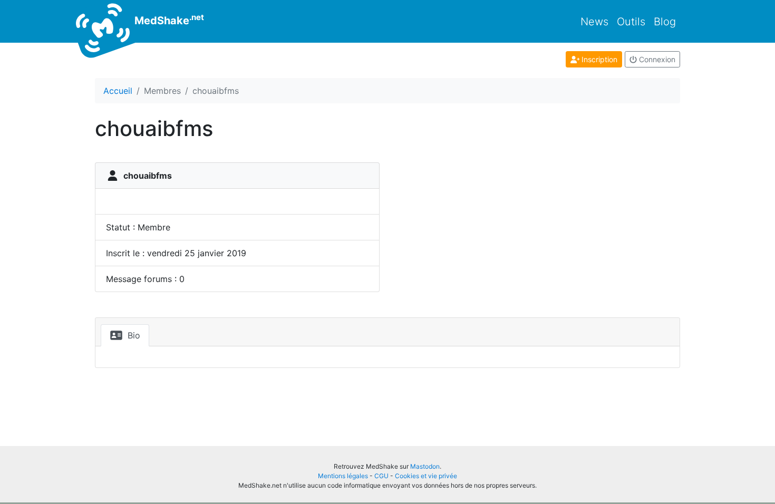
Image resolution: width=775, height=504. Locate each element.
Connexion (656, 59)
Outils (631, 21)
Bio (132, 335)
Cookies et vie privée (426, 476)
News (594, 21)
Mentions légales (343, 476)
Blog (665, 21)
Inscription (598, 59)
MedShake (168, 19)
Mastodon (425, 466)
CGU (381, 476)
